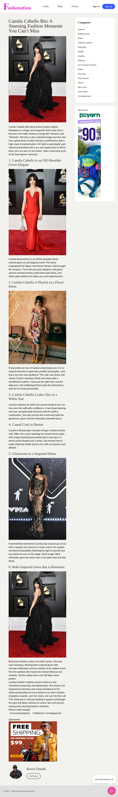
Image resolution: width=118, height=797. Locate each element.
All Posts (33, 776)
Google (26, 710)
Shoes (80, 83)
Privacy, (26, 791)
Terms (32, 791)
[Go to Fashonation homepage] (17, 6)
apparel (81, 29)
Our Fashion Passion (87, 65)
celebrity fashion (85, 43)
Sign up (108, 6)
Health (81, 51)
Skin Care (82, 87)
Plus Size (82, 74)
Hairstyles (82, 47)
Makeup (81, 60)
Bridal (80, 38)
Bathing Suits (83, 34)
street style (82, 91)
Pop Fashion (83, 78)
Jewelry (81, 56)
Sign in (96, 6)
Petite (80, 69)
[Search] (86, 6)
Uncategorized (53, 713)
